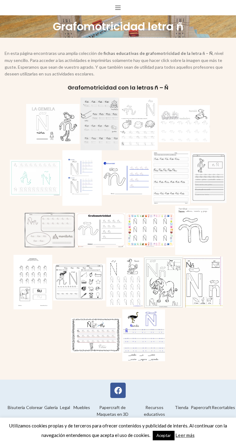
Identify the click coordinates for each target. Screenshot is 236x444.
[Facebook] (118, 390)
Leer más (185, 435)
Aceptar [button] (163, 435)
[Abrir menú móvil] (118, 8)
